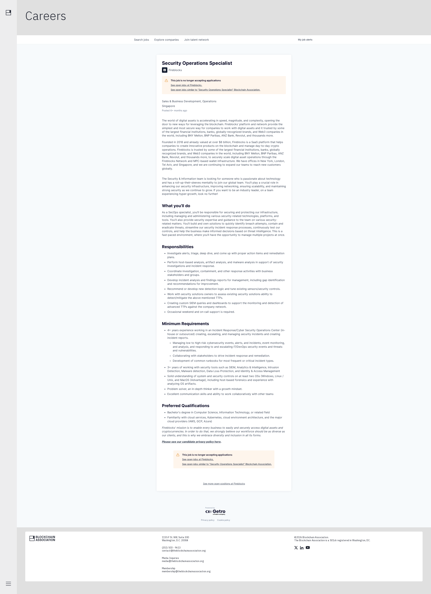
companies (166, 39)
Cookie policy (223, 520)
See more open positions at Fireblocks (224, 483)
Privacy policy (207, 520)
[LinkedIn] (302, 548)
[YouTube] (308, 548)
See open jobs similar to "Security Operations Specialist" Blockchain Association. (215, 89)
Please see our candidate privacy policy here (191, 441)
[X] (296, 548)
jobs (141, 39)
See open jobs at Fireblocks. (186, 85)
